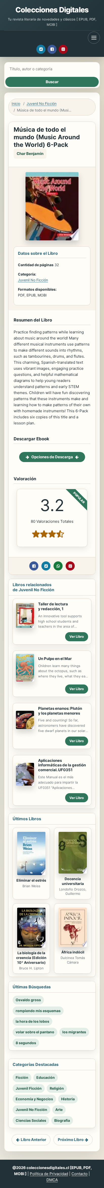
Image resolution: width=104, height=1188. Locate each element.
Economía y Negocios (34, 1099)
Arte (59, 1109)
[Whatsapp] (58, 565)
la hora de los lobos (32, 1021)
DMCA (52, 1179)
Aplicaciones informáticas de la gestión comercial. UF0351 (62, 765)
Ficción (22, 1077)
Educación (45, 1077)
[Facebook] (52, 49)
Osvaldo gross (28, 1000)
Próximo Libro (71, 1139)
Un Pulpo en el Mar (55, 658)
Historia (68, 1099)
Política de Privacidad (49, 1173)
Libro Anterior (33, 1139)
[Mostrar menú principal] (94, 38)
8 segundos (26, 1043)
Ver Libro (76, 636)
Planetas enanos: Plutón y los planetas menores (60, 711)
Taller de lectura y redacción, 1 (53, 606)
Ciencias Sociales (31, 1120)
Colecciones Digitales (52, 9)
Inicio (16, 103)
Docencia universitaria (73, 881)
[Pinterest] (63, 49)
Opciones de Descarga (52, 456)
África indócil (72, 952)
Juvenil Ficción (29, 1088)
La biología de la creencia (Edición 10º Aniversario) (31, 958)
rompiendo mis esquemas (38, 1011)
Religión (57, 1088)
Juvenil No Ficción (42, 103)
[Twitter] (40, 49)
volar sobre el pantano (35, 1032)
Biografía (62, 1120)
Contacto (79, 1173)
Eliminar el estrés (31, 880)
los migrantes (74, 1032)
